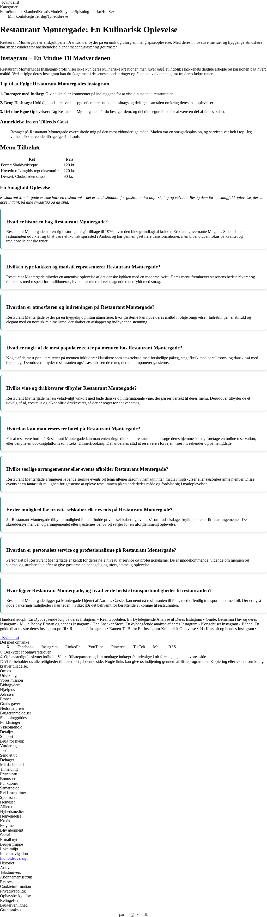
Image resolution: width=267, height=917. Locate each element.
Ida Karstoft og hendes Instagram (226, 628)
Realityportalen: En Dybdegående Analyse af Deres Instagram (151, 619)
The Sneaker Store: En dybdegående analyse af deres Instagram (145, 624)
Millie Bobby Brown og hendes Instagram (54, 624)
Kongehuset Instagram (219, 624)
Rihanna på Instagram (88, 628)
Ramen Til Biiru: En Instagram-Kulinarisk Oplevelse (152, 628)
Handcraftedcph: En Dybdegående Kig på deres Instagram (48, 619)
